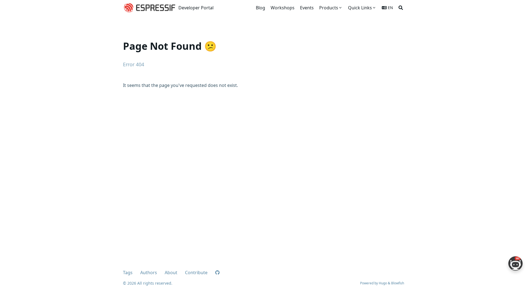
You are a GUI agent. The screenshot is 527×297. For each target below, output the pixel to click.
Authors (148, 273)
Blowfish (397, 283)
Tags (128, 273)
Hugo (383, 283)
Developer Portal (196, 8)
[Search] (401, 8)
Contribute (196, 273)
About (171, 273)
